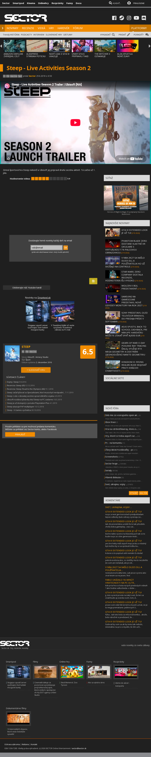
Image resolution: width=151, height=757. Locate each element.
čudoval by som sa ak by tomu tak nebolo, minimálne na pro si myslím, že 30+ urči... (124, 625)
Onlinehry (43, 3)
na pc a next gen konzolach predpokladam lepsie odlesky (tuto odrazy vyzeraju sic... (124, 515)
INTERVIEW (38, 34)
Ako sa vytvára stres (96, 682)
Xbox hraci (110, 422)
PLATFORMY (139, 28)
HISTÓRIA (14, 34)
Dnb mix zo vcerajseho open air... (121, 415)
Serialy (108, 470)
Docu (78, 3)
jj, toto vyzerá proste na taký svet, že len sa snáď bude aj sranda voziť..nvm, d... (124, 596)
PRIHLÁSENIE (139, 3)
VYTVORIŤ (134, 493)
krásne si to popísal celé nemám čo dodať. (124, 553)
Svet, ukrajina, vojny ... (116, 484)
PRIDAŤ (122, 34)
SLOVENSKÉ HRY (54, 34)
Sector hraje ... (112, 463)
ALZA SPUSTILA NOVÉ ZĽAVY (125, 55)
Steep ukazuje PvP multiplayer (20, 406)
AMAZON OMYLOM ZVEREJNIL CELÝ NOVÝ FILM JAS (13, 56)
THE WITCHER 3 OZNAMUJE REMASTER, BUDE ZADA (103, 57)
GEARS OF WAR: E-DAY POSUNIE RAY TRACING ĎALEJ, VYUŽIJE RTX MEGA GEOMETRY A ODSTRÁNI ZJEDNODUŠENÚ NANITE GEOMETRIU (125, 348)
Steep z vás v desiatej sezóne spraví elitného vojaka (30, 396)
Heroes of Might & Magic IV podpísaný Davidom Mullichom (126, 213)
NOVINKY (12, 28)
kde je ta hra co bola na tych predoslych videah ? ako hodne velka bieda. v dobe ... (126, 586)
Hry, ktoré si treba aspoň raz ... (121, 435)
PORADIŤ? (138, 34)
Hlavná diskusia (113, 477)
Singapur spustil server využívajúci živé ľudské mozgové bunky (16, 685)
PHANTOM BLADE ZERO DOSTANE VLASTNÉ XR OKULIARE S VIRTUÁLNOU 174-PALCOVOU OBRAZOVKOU (126, 246)
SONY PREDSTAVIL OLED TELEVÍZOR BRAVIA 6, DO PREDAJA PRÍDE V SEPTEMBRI (126, 317)
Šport (28, 359)
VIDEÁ (41, 28)
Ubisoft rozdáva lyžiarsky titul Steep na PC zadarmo (30, 399)
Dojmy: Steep (13, 382)
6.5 (87, 352)
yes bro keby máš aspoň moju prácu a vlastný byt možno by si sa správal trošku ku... (125, 544)
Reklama (25, 744)
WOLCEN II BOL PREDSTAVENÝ (130, 287)
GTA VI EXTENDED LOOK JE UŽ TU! (123, 511)
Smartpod (18, 3)
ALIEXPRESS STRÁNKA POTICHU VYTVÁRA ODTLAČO (36, 56)
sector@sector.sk (79, 748)
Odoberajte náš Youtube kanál (26, 287)
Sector (6, 3)
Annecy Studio (42, 357)
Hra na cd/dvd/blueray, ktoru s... (121, 428)
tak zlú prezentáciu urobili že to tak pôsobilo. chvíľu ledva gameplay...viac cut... (125, 525)
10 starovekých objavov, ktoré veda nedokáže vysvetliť (17, 731)
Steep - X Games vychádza (19, 410)
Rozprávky (57, 3)
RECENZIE (28, 28)
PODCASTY (26, 34)
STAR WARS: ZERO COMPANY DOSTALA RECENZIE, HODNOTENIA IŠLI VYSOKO (124, 276)
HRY (51, 28)
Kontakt (34, 744)
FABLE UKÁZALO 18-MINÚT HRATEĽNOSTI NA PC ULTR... (120, 581)
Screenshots (111, 456)
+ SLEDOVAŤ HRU (36, 369)
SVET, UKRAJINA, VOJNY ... (118, 507)
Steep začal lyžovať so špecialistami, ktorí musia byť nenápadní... (36, 392)
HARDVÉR (63, 28)
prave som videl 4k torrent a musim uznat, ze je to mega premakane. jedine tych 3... (126, 606)
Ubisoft (30, 357)
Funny (69, 3)
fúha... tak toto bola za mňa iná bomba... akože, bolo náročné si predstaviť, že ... (126, 616)
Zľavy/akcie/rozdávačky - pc (119, 449)
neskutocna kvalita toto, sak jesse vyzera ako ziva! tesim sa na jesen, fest (125, 574)
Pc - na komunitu (113, 442)
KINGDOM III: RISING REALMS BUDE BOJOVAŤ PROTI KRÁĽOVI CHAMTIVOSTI (126, 366)
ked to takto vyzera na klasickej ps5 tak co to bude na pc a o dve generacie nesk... (125, 535)
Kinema (31, 3)
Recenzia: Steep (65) (16, 385)
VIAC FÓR (143, 493)
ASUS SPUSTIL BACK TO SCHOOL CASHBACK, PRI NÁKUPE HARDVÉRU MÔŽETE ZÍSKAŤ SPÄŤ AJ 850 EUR (126, 331)
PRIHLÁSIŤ (20, 434)
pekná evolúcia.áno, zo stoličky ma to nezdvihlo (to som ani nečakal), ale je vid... (126, 561)
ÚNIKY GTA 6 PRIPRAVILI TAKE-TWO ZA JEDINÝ (80, 56)
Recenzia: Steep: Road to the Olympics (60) (26, 389)
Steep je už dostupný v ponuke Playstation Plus (28, 403)
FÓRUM (78, 28)
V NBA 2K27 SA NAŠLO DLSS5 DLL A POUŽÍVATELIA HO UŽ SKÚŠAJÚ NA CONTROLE (125, 262)
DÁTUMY (67, 34)
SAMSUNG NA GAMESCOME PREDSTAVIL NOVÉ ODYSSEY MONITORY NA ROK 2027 (123, 301)
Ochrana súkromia (12, 744)
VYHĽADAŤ (105, 34)
